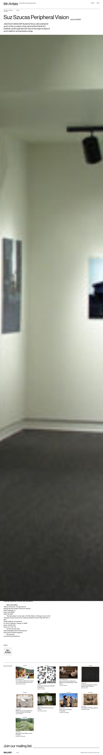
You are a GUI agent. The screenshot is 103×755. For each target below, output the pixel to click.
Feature (5, 10)
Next (77, 208)
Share (17, 10)
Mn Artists (11, 3)
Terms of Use (96, 752)
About (17, 752)
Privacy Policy (91, 752)
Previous (26, 208)
